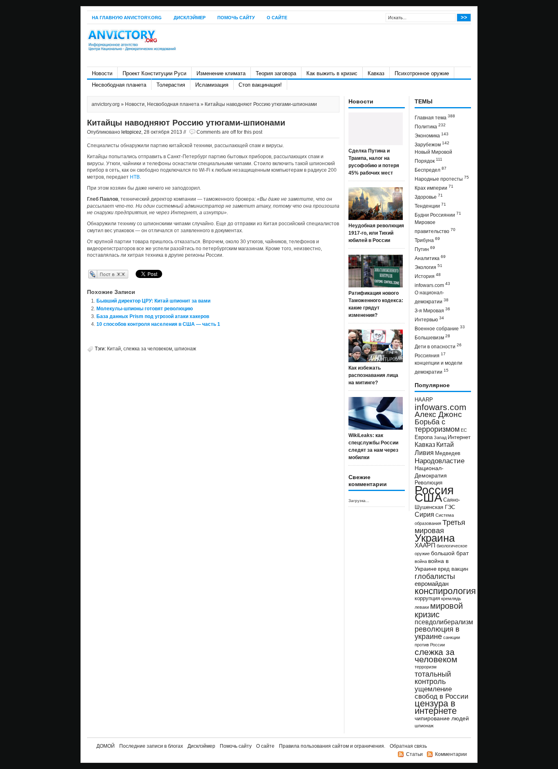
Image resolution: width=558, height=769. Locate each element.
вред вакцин (453, 569)
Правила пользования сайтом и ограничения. (332, 746)
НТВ (135, 177)
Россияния (430, 355)
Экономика (432, 135)
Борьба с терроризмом (437, 425)
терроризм (426, 666)
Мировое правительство (435, 227)
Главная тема (435, 117)
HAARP (424, 400)
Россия (434, 490)
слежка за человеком (147, 349)
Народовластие (439, 461)
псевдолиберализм (444, 622)
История (428, 275)
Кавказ (376, 73)
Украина (435, 538)
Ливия (424, 452)
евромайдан (432, 584)
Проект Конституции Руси (154, 73)
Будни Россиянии (438, 214)
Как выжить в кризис (331, 73)
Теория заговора (276, 73)
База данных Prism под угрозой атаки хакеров (152, 316)
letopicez (131, 132)
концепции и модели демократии (438, 367)
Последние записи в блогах (151, 746)
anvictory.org (106, 104)
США (428, 497)
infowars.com (432, 284)
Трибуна (427, 239)
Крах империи (434, 187)
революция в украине (437, 633)
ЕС (464, 430)
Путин (425, 248)
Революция (428, 483)
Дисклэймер (189, 17)
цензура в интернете (436, 707)
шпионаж (185, 349)
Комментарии (451, 754)
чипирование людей (442, 718)
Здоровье (429, 196)
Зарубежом (432, 144)
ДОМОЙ (105, 746)
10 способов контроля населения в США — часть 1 (158, 324)
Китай (114, 349)
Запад (440, 437)
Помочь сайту (236, 17)
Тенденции (430, 205)
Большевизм (432, 337)
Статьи (414, 754)
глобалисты (435, 576)
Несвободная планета (119, 85)
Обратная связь (408, 746)
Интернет (459, 437)
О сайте (277, 17)
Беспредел (430, 169)
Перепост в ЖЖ (96, 274)
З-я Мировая (432, 310)
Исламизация (211, 85)
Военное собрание (440, 328)
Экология (428, 266)
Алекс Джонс (438, 414)
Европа (424, 437)
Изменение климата (221, 73)
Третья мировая (440, 526)
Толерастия (170, 85)
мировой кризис (439, 610)
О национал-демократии (432, 297)
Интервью (429, 319)
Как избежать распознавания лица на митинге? (373, 375)
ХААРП (425, 545)
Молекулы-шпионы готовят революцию (144, 309)
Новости (102, 73)
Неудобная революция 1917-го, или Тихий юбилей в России (376, 233)
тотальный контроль (433, 678)
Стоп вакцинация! (260, 85)
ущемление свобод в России (442, 692)
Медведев (447, 453)
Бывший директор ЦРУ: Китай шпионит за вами (153, 301)
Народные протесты (442, 178)
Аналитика (430, 257)
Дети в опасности (438, 346)
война (421, 561)
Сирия (424, 514)
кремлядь (451, 598)
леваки (422, 607)
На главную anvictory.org (127, 17)
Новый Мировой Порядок (433, 156)
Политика (430, 126)
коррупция (427, 598)
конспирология (445, 591)
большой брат (450, 553)
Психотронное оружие (422, 73)
